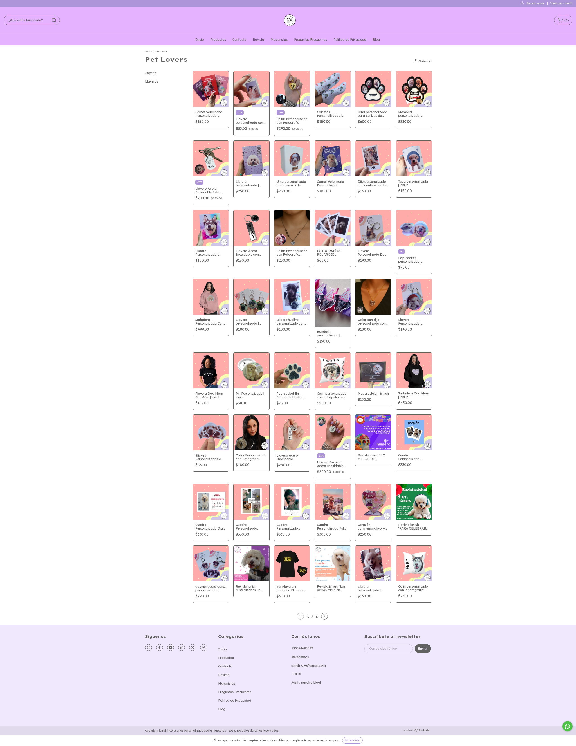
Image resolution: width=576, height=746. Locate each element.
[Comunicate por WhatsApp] (567, 726)
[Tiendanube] (417, 730)
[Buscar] (54, 20)
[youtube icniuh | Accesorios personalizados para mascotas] (170, 647)
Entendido (352, 740)
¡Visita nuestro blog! (306, 683)
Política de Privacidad (349, 40)
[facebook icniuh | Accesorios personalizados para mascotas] (159, 647)
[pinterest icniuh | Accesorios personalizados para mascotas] (203, 647)
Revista (258, 40)
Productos (218, 40)
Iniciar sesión (536, 3)
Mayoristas (279, 40)
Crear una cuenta (561, 3)
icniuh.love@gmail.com (308, 665)
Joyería (150, 73)
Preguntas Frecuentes (310, 40)
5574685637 (300, 657)
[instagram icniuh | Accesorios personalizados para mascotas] (148, 647)
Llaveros (151, 81)
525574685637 (302, 648)
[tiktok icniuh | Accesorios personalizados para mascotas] (181, 647)
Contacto (239, 40)
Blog (376, 40)
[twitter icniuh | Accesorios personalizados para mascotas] (192, 647)
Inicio (199, 40)
